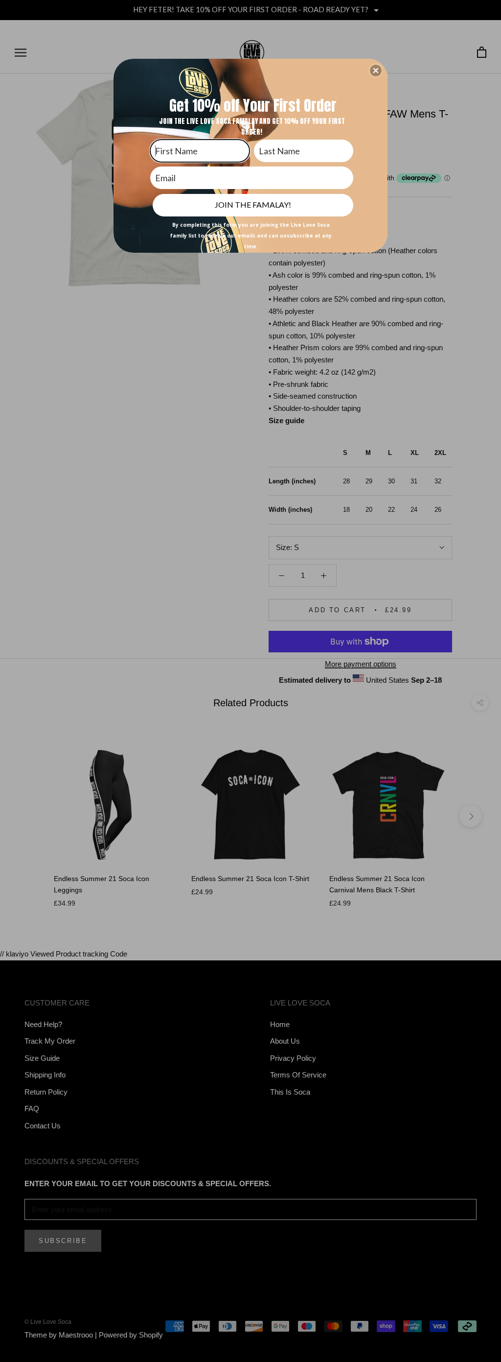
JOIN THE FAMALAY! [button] (253, 204)
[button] (376, 70)
